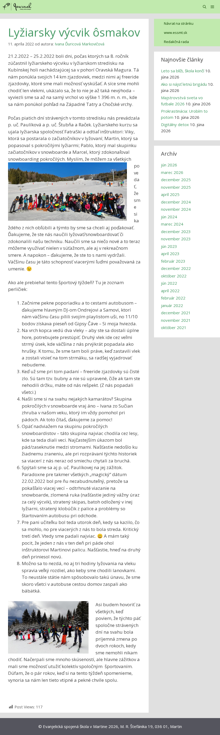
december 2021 (176, 312)
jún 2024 (169, 216)
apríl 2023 (170, 253)
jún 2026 (169, 164)
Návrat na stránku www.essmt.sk (178, 28)
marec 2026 (172, 172)
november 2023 (176, 238)
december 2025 (176, 179)
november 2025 (176, 187)
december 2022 (176, 268)
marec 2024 (172, 224)
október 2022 (173, 276)
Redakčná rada (176, 41)
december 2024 (176, 202)
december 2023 (176, 231)
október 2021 (173, 327)
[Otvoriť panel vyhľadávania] (205, 6)
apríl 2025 (170, 194)
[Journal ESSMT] (18, 6)
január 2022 (172, 305)
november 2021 (176, 320)
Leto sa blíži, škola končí (182, 70)
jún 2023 (169, 246)
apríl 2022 (170, 290)
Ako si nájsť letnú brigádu (184, 84)
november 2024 (176, 209)
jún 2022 (169, 283)
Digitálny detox (175, 124)
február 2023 (173, 261)
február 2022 (173, 298)
